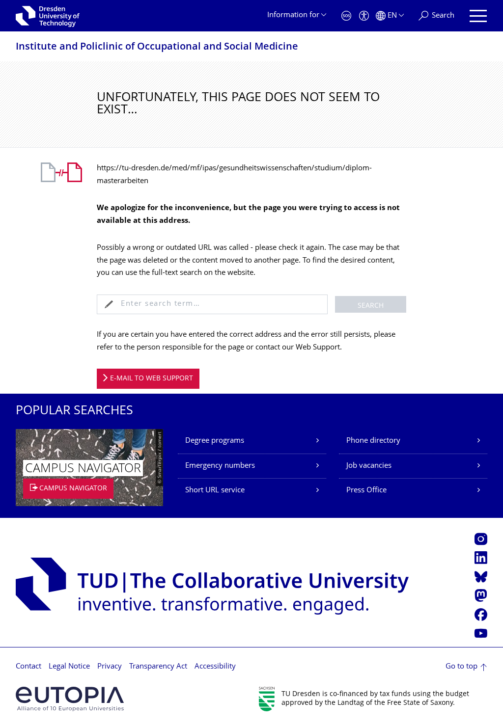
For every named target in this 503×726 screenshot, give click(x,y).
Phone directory (373, 441)
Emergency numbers (220, 466)
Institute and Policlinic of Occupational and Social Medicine (157, 47)
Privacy (109, 667)
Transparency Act (158, 667)
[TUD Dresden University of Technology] (48, 16)
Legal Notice (69, 667)
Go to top (461, 667)
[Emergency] (346, 16)
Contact (28, 667)
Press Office (366, 490)
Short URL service (215, 490)
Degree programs (214, 441)
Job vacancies (368, 466)
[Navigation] (478, 16)
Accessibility (215, 667)
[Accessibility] (364, 16)
